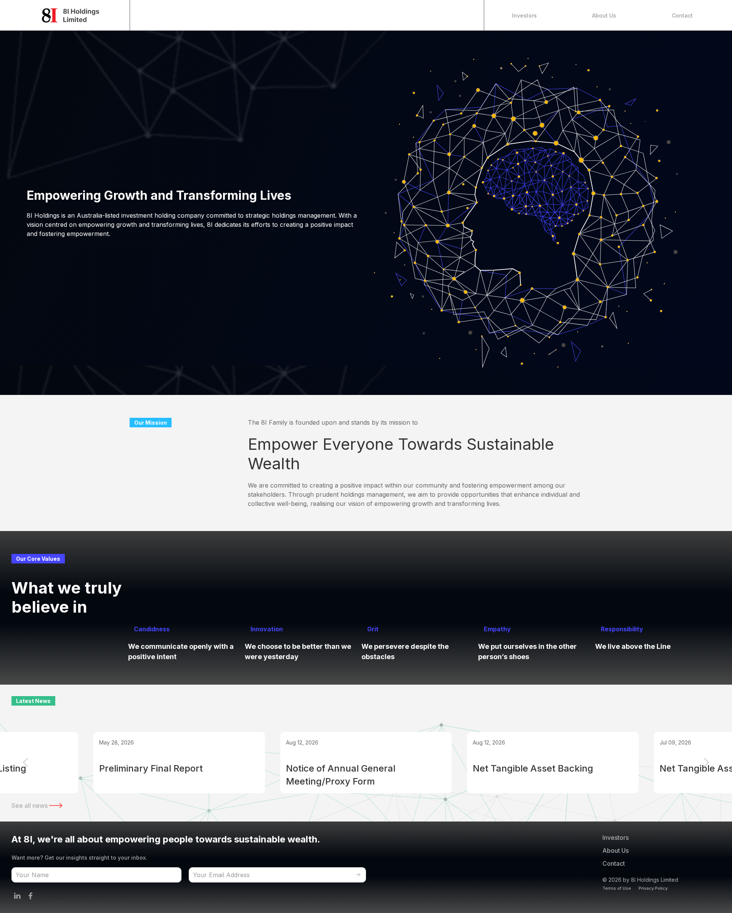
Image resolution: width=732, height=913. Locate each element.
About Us (604, 15)
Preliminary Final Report (151, 768)
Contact (682, 15)
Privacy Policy (653, 888)
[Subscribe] (358, 875)
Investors (524, 15)
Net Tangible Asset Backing (533, 768)
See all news (30, 805)
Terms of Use (616, 888)
